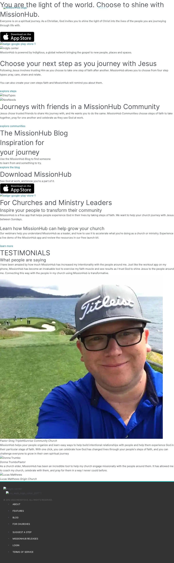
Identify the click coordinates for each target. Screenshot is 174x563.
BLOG (136, 7)
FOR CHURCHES (156, 7)
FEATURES (119, 7)
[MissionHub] (15, 7)
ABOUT (102, 7)
